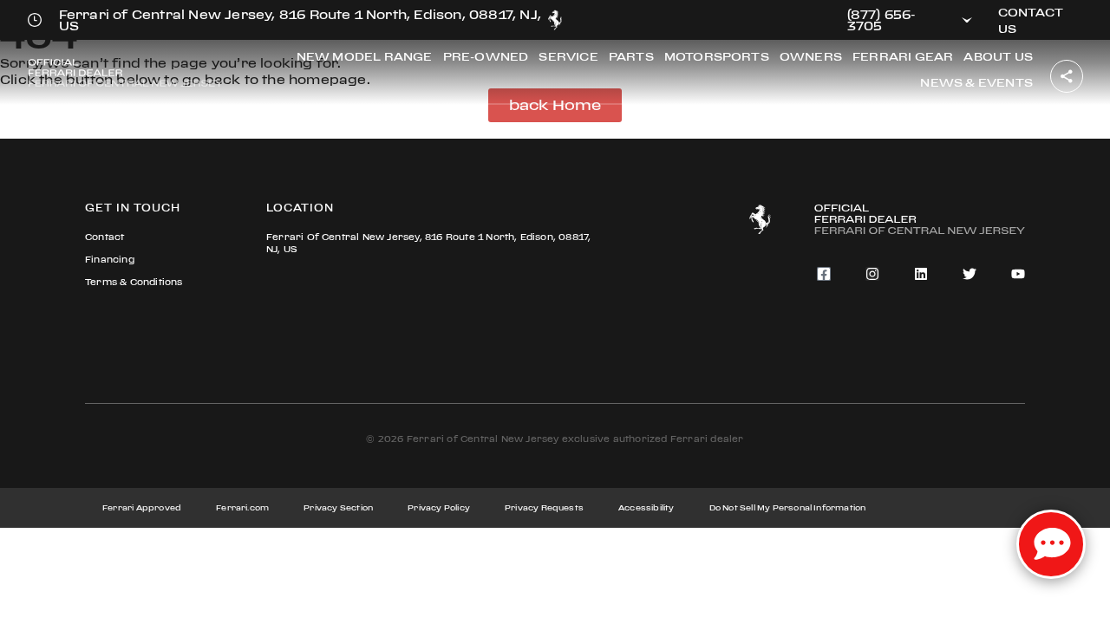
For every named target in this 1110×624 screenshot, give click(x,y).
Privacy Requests (544, 507)
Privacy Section (338, 507)
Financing (109, 259)
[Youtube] (1018, 274)
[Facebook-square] (824, 274)
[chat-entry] (1051, 544)
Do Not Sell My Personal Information (787, 507)
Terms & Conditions (134, 282)
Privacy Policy (439, 507)
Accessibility (646, 507)
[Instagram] (872, 274)
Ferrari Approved (141, 507)
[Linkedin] (921, 274)
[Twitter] (969, 274)
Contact (104, 237)
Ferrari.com (242, 507)
